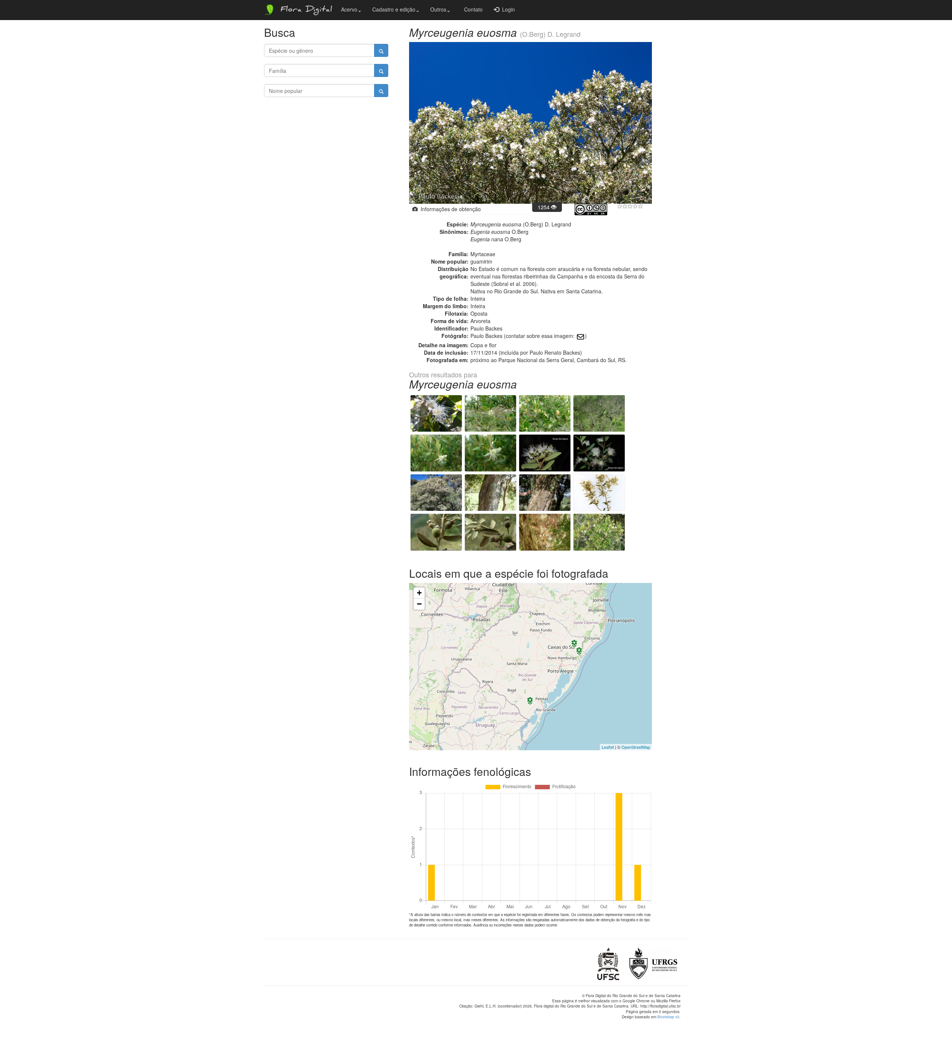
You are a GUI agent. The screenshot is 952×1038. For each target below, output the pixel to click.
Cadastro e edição (393, 9)
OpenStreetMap (635, 747)
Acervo (349, 9)
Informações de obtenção (449, 209)
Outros (438, 9)
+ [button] (419, 592)
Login (507, 9)
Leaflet (608, 747)
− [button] (419, 604)
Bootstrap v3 (668, 1016)
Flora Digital (304, 10)
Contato (472, 9)
